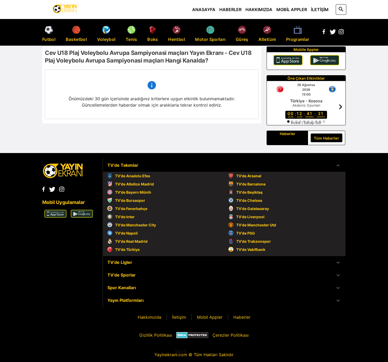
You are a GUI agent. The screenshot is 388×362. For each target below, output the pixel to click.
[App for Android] (82, 216)
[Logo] (62, 176)
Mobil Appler (210, 317)
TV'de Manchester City (135, 225)
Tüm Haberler (326, 138)
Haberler (241, 317)
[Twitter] (332, 32)
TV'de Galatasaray (252, 208)
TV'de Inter (125, 217)
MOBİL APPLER (291, 9)
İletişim (179, 317)
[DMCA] (192, 335)
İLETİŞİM (320, 9)
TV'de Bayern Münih (133, 192)
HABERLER (230, 9)
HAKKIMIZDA (258, 9)
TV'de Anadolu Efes (132, 176)
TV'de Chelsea (249, 200)
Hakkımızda (149, 317)
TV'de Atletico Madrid (134, 184)
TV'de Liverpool (250, 217)
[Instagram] (341, 32)
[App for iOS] (55, 216)
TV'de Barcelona (251, 184)
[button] (224, 165)
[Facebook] (324, 32)
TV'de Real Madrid (131, 241)
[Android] (324, 61)
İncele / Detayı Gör (306, 123)
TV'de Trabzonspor (253, 241)
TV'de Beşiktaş (249, 192)
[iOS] (288, 61)
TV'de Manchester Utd (256, 225)
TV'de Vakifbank (250, 249)
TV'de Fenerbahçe (131, 208)
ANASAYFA (203, 9)
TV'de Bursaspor (130, 200)
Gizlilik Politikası (155, 335)
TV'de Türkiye (127, 249)
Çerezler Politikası (230, 335)
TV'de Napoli (126, 233)
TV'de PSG (245, 233)
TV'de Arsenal (248, 176)
